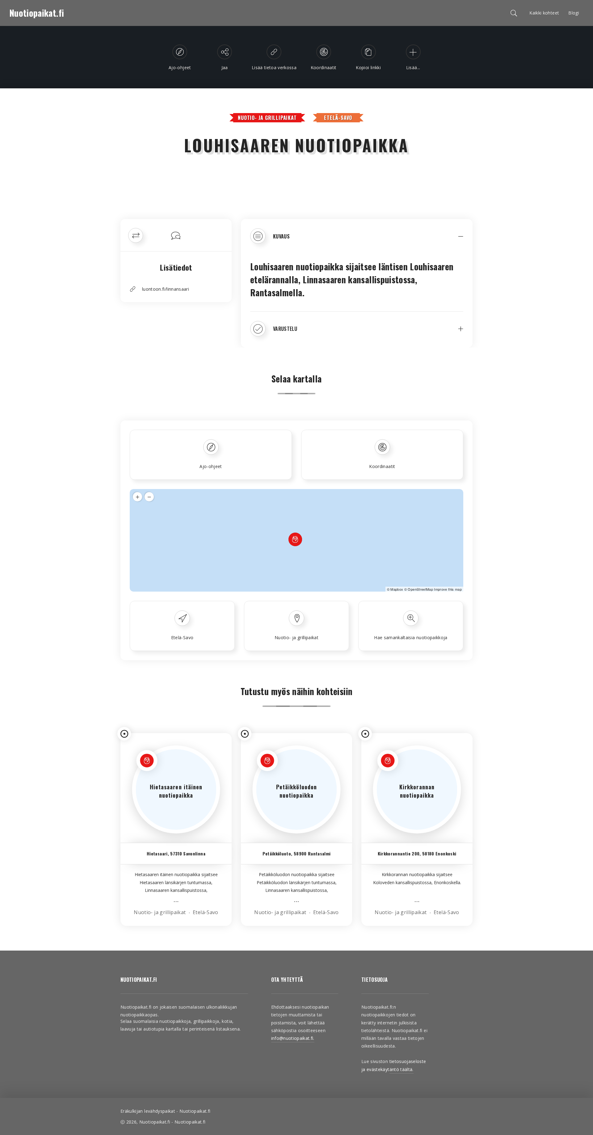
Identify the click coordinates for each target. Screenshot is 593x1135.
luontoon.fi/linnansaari (165, 289)
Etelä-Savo (338, 117)
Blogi (573, 13)
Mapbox (396, 589)
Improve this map (448, 589)
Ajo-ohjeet (211, 466)
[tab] (356, 240)
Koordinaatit (382, 466)
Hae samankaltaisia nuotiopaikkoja (411, 637)
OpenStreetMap (420, 589)
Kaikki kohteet (544, 13)
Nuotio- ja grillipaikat (267, 117)
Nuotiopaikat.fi (36, 12)
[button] (356, 240)
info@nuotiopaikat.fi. (292, 1038)
